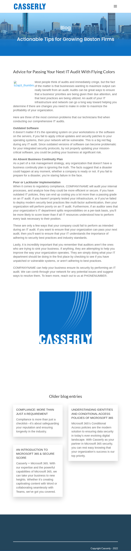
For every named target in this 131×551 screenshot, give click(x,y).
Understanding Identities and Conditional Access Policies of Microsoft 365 (92, 413)
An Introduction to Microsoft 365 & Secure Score (35, 453)
